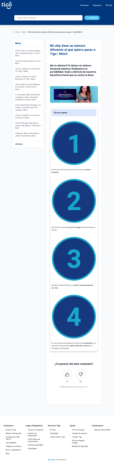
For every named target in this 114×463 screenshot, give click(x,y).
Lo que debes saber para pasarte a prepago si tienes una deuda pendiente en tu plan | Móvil (27, 97)
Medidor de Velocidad (80, 446)
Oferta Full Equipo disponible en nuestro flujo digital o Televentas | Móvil (28, 125)
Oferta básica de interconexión (34, 440)
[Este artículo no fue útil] (81, 374)
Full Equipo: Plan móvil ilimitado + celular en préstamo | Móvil (27, 134)
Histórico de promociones (32, 434)
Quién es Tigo (11, 430)
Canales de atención (79, 433)
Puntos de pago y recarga (78, 442)
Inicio (18, 32)
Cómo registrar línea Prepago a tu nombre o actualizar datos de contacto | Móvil (28, 107)
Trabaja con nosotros (13, 446)
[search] (48, 17)
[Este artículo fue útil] (67, 374)
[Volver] (13, 32)
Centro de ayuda (78, 430)
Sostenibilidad (11, 443)
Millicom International (13, 433)
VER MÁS (18, 144)
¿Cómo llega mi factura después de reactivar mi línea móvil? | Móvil (27, 86)
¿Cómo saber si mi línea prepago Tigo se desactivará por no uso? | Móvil (28, 53)
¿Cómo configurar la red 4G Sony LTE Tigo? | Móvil (27, 70)
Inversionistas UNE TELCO (12, 438)
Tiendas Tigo (77, 437)
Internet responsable (35, 445)
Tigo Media (54, 433)
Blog (7, 453)
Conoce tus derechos (36, 430)
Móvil (24, 32)
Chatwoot (62, 460)
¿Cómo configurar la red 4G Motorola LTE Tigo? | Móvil (25, 78)
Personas (84, 5)
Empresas (97, 5)
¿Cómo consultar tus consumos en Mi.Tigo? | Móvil (27, 116)
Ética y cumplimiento (13, 450)
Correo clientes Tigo (57, 437)
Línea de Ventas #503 (102, 430)
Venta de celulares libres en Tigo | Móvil (28, 62)
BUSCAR (93, 18)
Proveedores (32, 448)
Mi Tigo (109, 5)
